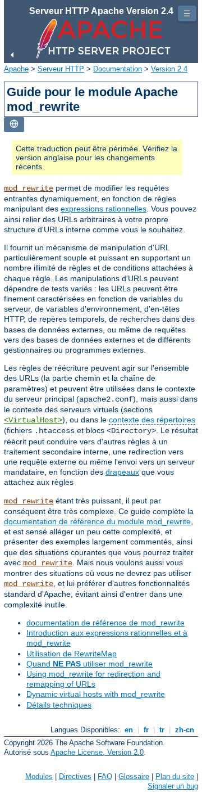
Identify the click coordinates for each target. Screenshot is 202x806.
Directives (75, 776)
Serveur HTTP (61, 69)
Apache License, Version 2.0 (97, 752)
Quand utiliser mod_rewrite (89, 663)
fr (146, 730)
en (128, 730)
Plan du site (174, 776)
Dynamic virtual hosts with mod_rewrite (95, 694)
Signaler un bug (173, 786)
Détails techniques (58, 704)
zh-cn (184, 730)
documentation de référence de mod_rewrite (105, 622)
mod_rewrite (28, 188)
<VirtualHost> (33, 420)
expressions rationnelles (103, 208)
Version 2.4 (169, 69)
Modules (39, 776)
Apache (16, 69)
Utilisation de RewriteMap (71, 653)
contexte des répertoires (152, 419)
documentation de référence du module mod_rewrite (97, 521)
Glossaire (133, 776)
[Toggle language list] (14, 124)
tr (162, 730)
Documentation (117, 69)
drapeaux (122, 471)
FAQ (105, 776)
